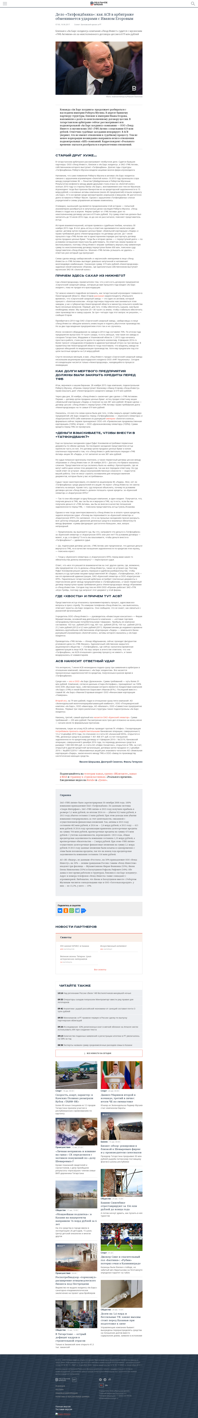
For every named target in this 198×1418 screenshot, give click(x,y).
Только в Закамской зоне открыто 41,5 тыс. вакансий (75, 1340)
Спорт (59, 1091)
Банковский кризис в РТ (91, 24)
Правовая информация (67, 1393)
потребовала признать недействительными (78, 731)
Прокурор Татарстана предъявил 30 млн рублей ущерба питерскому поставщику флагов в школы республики (121, 1153)
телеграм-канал (93, 773)
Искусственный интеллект (113, 947)
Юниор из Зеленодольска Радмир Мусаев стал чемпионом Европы (121, 1101)
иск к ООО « (75, 681)
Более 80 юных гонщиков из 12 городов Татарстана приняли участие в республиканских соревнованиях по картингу (75, 1104)
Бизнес (104, 1142)
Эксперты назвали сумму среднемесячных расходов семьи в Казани (95, 1045)
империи (111, 418)
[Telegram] (77, 910)
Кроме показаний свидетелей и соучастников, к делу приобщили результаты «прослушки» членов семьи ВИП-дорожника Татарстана (76, 1162)
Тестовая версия (64, 1409)
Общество (61, 1210)
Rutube (91, 780)
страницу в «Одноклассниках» (88, 776)
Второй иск (61, 700)
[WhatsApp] (71, 910)
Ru (101, 1385)
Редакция (60, 1386)
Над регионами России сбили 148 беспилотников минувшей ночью (94, 993)
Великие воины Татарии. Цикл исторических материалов (75, 959)
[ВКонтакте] (60, 910)
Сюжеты (65, 937)
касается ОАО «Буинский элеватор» (112, 717)
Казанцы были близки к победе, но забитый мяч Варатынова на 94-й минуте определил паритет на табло (121, 1264)
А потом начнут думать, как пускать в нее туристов (121, 1209)
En (106, 1385)
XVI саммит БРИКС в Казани (74, 947)
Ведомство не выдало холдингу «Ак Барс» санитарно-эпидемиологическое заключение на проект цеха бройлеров (76, 1284)
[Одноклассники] (65, 910)
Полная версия (63, 1406)
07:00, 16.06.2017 (63, 24)
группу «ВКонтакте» (116, 773)
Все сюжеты (100, 969)
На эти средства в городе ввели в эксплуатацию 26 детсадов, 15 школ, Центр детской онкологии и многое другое (76, 1225)
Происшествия (63, 1147)
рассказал (99, 295)
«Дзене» (102, 780)
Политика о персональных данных (72, 1397)
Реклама (60, 1390)
